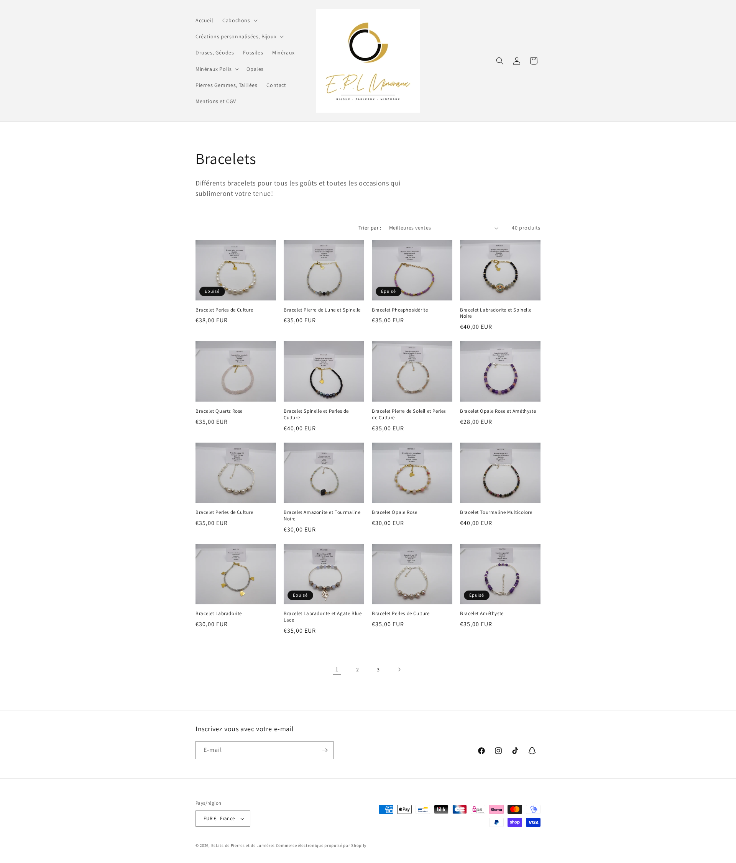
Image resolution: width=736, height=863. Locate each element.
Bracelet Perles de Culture (224, 310)
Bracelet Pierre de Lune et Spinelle (322, 310)
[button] (239, 20)
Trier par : (369, 227)
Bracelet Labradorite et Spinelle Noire (495, 313)
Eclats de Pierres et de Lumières (243, 845)
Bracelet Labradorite (219, 613)
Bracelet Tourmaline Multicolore (496, 512)
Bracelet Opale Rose (394, 512)
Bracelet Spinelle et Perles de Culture (316, 414)
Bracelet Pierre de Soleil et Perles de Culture (409, 414)
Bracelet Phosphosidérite (400, 310)
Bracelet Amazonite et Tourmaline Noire (322, 515)
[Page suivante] (399, 669)
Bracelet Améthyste (482, 613)
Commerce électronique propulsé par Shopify (321, 845)
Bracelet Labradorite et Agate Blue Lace (322, 616)
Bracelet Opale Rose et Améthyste (498, 411)
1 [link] (336, 669)
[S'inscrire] (324, 750)
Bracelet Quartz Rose (219, 411)
